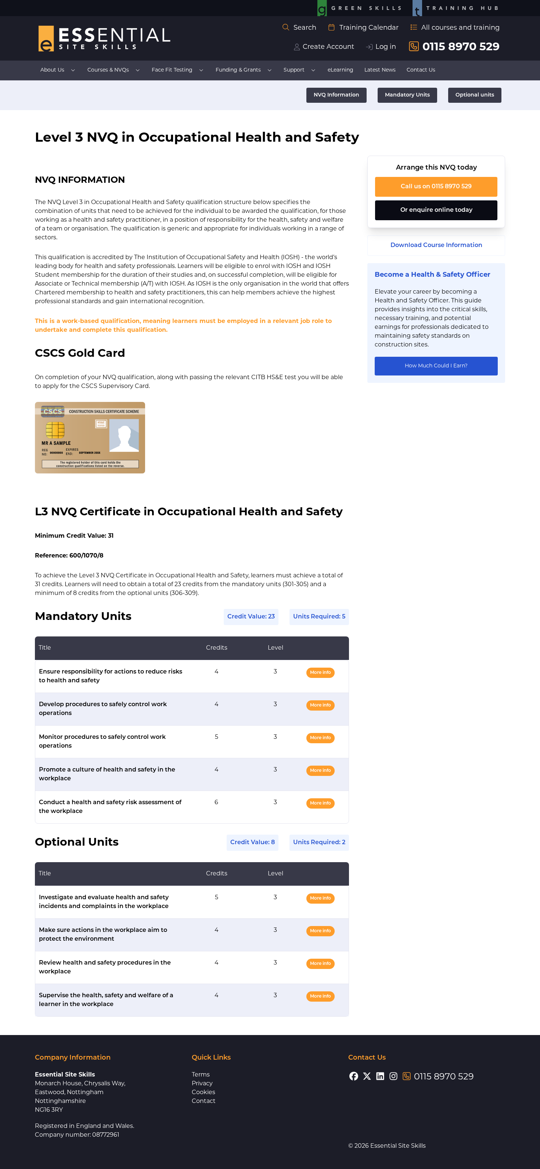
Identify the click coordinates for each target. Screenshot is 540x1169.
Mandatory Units (407, 95)
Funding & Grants (238, 70)
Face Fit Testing (172, 70)
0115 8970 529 (461, 47)
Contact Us (421, 70)
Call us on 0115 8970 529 (436, 187)
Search (305, 28)
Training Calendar (369, 28)
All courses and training (460, 28)
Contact (204, 1101)
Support (294, 70)
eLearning (340, 70)
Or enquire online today (436, 210)
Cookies (203, 1093)
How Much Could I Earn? (436, 366)
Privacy (202, 1084)
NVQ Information (336, 95)
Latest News (380, 70)
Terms (201, 1075)
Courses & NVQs (108, 70)
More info (320, 673)
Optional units (475, 95)
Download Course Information (436, 245)
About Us (52, 70)
